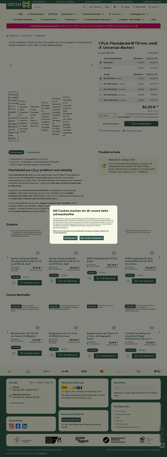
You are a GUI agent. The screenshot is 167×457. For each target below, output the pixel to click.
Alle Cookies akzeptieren (91, 238)
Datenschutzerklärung (60, 227)
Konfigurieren (70, 238)
